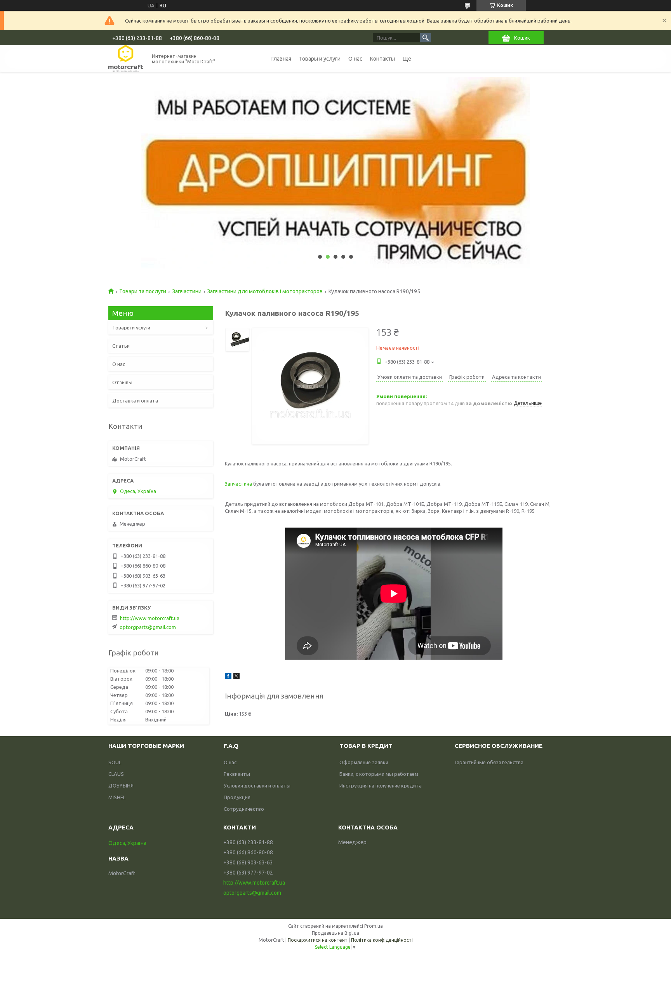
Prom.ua (373, 926)
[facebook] (228, 677)
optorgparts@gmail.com (148, 627)
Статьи (121, 345)
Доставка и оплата (135, 400)
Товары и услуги (320, 59)
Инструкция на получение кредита (380, 785)
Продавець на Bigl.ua (335, 933)
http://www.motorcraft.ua (149, 618)
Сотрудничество (244, 809)
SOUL (114, 762)
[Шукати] (425, 37)
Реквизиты (237, 774)
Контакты (382, 59)
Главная (281, 59)
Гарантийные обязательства (489, 762)
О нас (355, 59)
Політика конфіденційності (382, 939)
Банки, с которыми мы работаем (378, 774)
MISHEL (116, 797)
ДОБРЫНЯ (121, 785)
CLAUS (116, 774)
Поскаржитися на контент (318, 939)
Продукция (237, 797)
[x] (236, 677)
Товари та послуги (142, 291)
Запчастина (238, 483)
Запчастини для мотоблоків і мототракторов (265, 291)
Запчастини (187, 291)
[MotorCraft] (125, 58)
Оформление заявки (363, 762)
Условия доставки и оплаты (257, 785)
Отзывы (122, 382)
